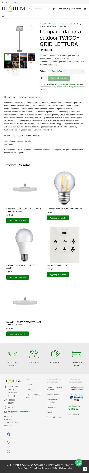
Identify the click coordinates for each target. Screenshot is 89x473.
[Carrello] (84, 8)
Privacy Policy (22, 468)
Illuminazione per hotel (68, 24)
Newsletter (30, 390)
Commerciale (54, 24)
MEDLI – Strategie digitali (62, 468)
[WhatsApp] (8, 451)
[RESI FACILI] (55, 354)
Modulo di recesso (54, 417)
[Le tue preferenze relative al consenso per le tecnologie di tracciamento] (85, 469)
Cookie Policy (35, 468)
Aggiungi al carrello (59, 78)
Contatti (29, 385)
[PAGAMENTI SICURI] (76, 354)
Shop (47, 24)
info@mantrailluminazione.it (18, 412)
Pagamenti (51, 407)
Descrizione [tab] (10, 97)
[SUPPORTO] (34, 354)
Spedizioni (51, 412)
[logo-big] (14, 8)
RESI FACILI (55, 362)
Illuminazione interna (76, 84)
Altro (56, 84)
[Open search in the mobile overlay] (40, 8)
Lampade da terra (62, 87)
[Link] (53, 8)
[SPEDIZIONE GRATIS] (12, 354)
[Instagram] (8, 442)
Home (42, 24)
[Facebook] (8, 434)
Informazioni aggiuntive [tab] (30, 97)
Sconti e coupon (53, 395)
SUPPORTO (34, 362)
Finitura (43, 71)
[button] (2, 16)
